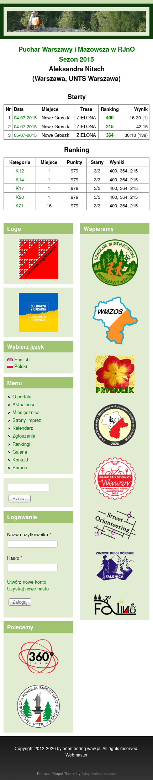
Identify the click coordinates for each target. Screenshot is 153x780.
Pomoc (19, 467)
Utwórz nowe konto (26, 581)
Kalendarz (22, 427)
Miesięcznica (25, 412)
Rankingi (21, 443)
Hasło (14, 557)
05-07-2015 (25, 134)
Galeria (19, 451)
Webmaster (76, 754)
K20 (20, 196)
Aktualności (24, 404)
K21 (20, 205)
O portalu (21, 396)
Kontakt (20, 459)
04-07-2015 (25, 117)
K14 (20, 179)
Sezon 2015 (76, 59)
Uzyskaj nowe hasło (28, 588)
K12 (20, 170)
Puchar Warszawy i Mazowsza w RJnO (77, 49)
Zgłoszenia (23, 435)
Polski (20, 366)
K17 (20, 188)
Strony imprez (26, 420)
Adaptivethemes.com (98, 773)
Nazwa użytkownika (29, 534)
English (21, 359)
